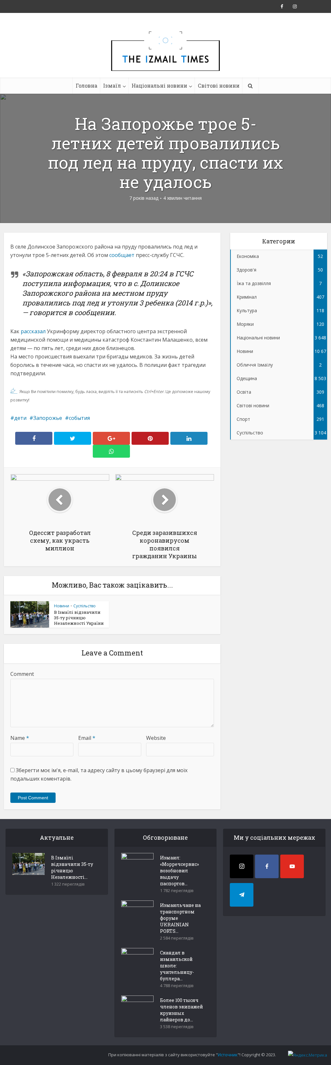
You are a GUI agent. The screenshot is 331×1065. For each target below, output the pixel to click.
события (79, 417)
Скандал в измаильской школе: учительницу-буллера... (177, 966)
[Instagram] (241, 866)
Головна (86, 85)
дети (20, 417)
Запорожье (47, 417)
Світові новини (219, 85)
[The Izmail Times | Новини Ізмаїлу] (165, 58)
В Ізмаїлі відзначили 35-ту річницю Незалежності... (72, 867)
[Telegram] (241, 895)
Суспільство (84, 606)
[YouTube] (292, 866)
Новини (61, 606)
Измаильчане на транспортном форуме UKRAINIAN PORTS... (180, 918)
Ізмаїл (112, 85)
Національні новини (159, 85)
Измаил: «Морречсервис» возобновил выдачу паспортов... (179, 871)
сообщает (121, 255)
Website (156, 737)
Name (19, 737)
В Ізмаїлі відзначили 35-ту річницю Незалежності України (79, 617)
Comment (22, 673)
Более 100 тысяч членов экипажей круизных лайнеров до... (181, 1010)
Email (86, 737)
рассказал (33, 331)
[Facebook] (267, 866)
